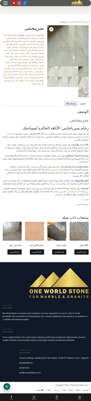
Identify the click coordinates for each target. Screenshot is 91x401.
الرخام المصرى (75, 22)
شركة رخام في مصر (15, 74)
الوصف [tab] (82, 104)
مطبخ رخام (20, 81)
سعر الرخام (39, 74)
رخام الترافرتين (26, 68)
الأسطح (74, 156)
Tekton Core (84, 385)
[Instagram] (19, 3)
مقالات (63, 390)
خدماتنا (71, 390)
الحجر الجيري (8, 41)
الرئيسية (85, 22)
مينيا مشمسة (9, 81)
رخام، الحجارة (17, 71)
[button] (51, 29)
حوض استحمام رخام (26, 59)
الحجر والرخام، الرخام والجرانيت (31, 44)
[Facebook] (25, 3)
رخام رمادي (39, 71)
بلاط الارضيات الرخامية (29, 50)
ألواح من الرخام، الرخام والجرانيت (30, 38)
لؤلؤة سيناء (39, 81)
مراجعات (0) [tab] (71, 104)
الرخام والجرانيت (25, 47)
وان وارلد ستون (38, 83)
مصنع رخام (29, 81)
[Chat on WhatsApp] (7, 386)
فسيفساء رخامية (30, 77)
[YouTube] (14, 3)
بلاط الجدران (14, 50)
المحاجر (14, 47)
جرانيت (58, 184)
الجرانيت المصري (21, 41)
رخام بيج (8, 68)
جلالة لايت (23, 56)
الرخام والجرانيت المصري (69, 192)
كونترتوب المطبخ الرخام (13, 77)
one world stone (10, 35)
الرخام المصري (83, 204)
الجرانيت (32, 41)
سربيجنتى (7, 71)
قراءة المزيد (81, 252)
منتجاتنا (78, 390)
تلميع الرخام (32, 56)
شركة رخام (29, 74)
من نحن (56, 390)
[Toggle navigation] (5, 3)
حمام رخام (14, 56)
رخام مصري (28, 71)
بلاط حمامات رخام (22, 53)
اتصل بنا (85, 199)
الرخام (82, 145)
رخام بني (15, 68)
